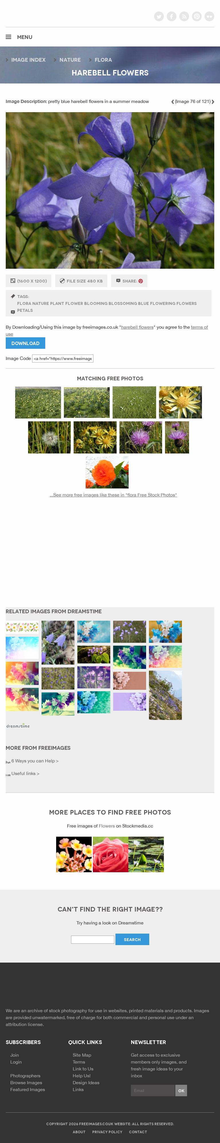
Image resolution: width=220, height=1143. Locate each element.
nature (70, 59)
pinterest (197, 16)
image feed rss (199, 987)
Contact (138, 1132)
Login (16, 1061)
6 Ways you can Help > (34, 760)
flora (103, 59)
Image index (28, 59)
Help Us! (82, 1075)
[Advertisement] (110, 557)
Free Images (37, 987)
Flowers (107, 825)
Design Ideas (86, 1082)
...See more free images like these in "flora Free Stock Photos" (113, 494)
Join (14, 1055)
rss (184, 16)
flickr (209, 16)
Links (78, 1089)
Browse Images (26, 1082)
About (79, 1132)
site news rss (189, 987)
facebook (171, 16)
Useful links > (25, 773)
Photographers (25, 1075)
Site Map (82, 1055)
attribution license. (25, 1024)
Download (25, 343)
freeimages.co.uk (37, 13)
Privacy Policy (107, 1132)
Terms (79, 1061)
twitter (159, 16)
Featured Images (27, 1089)
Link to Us (83, 1068)
